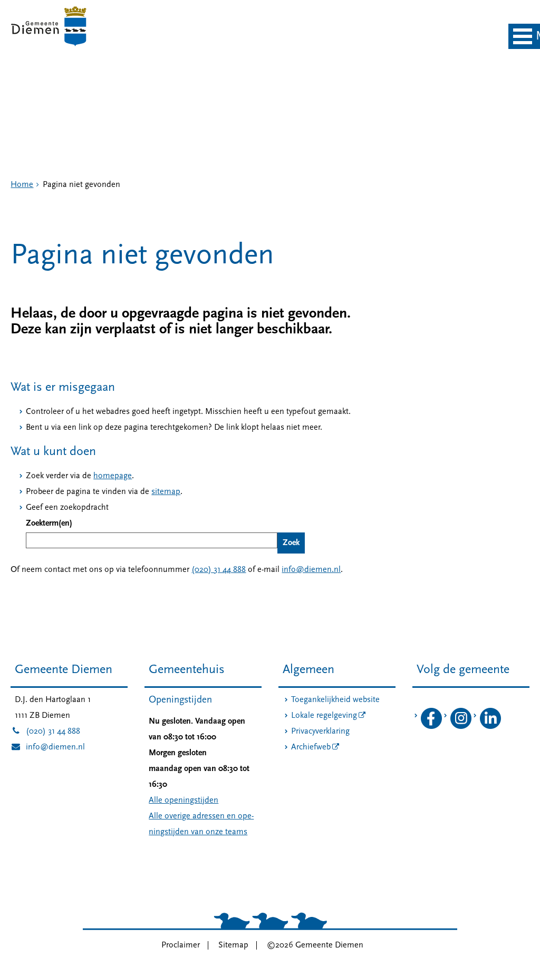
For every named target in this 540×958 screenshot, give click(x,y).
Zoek (291, 543)
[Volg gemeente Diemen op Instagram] (460, 727)
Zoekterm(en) (49, 523)
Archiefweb (311, 747)
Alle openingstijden (183, 800)
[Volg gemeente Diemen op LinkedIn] (490, 727)
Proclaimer (180, 945)
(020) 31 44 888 (218, 570)
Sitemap (233, 945)
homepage (112, 476)
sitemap (165, 492)
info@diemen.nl (311, 570)
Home (22, 185)
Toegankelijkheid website (335, 700)
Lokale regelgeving (324, 716)
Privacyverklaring (320, 731)
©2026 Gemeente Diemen (315, 945)
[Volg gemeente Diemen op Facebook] (431, 727)
